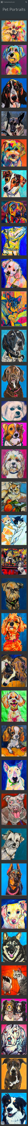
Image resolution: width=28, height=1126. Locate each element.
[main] (14, 9)
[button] (2, 2)
